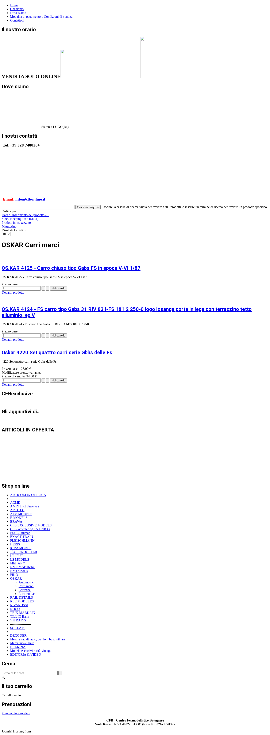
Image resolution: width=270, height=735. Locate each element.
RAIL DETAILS (21, 597)
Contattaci (17, 20)
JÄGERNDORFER (23, 552)
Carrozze (25, 590)
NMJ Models (19, 571)
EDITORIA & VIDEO (25, 654)
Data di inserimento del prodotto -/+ (25, 215)
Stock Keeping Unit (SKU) (20, 219)
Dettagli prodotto (13, 292)
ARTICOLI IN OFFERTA (28, 495)
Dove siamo (18, 13)
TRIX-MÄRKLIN (22, 612)
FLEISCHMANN (22, 540)
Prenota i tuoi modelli (16, 713)
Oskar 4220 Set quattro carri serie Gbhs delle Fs (57, 352)
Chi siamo (17, 9)
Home (14, 5)
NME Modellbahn (22, 567)
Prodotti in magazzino (16, 222)
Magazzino (9, 226)
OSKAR (16, 578)
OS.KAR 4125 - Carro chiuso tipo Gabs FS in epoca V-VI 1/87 (71, 268)
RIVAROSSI (19, 605)
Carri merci (26, 586)
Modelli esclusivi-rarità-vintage (30, 650)
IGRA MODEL (20, 548)
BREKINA (18, 647)
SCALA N (17, 628)
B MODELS (18, 517)
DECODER (18, 635)
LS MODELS (19, 559)
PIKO (14, 574)
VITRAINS (18, 620)
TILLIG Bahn (19, 616)
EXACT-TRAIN (21, 536)
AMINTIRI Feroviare (24, 506)
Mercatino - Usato (22, 643)
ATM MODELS (21, 514)
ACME (15, 502)
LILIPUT (16, 555)
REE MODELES (22, 601)
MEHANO (17, 563)
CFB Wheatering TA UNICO (30, 529)
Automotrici (27, 582)
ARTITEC (17, 510)
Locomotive (27, 593)
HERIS (15, 544)
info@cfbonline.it (30, 199)
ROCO (15, 609)
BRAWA (16, 521)
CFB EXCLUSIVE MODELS (31, 525)
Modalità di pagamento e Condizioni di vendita (41, 16)
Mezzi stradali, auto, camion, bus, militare (37, 639)
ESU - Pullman (20, 533)
